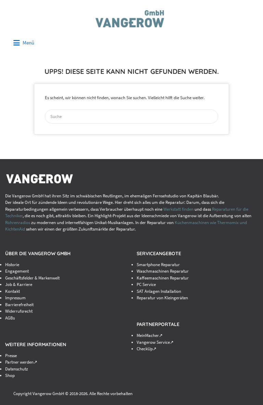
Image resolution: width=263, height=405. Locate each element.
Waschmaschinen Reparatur (163, 271)
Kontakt (12, 291)
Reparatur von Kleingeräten (162, 298)
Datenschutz (16, 369)
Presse (11, 355)
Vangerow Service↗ (155, 342)
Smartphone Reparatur (158, 264)
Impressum (15, 298)
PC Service (146, 284)
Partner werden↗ (21, 362)
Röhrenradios (17, 222)
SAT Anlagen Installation (159, 291)
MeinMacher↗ (150, 335)
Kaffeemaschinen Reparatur (163, 278)
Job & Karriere (18, 284)
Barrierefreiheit (19, 305)
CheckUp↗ (146, 349)
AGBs (10, 318)
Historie (12, 264)
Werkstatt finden (178, 209)
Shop (10, 375)
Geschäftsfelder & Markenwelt (32, 278)
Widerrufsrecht (19, 311)
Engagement (17, 271)
